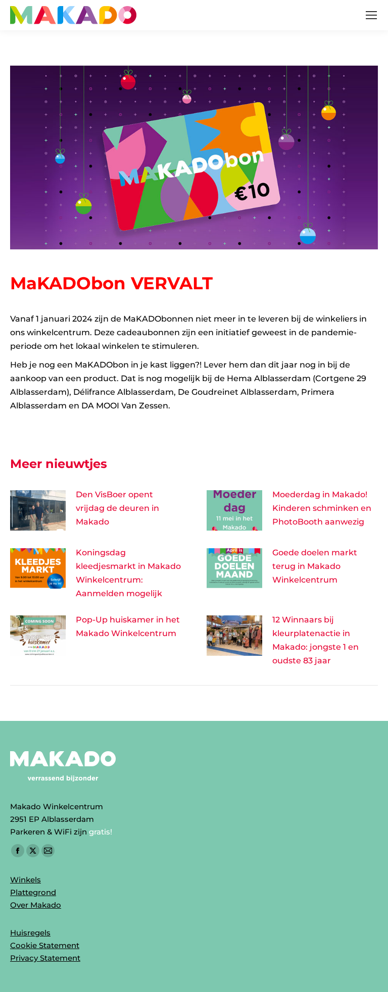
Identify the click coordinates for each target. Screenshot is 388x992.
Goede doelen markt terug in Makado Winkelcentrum (314, 566)
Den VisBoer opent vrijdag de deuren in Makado (117, 508)
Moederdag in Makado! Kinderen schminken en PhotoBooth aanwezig (321, 508)
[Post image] (38, 510)
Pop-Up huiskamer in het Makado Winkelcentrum (128, 626)
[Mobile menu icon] (371, 15)
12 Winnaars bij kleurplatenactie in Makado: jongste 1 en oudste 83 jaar (315, 640)
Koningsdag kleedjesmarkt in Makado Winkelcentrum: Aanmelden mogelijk (128, 573)
